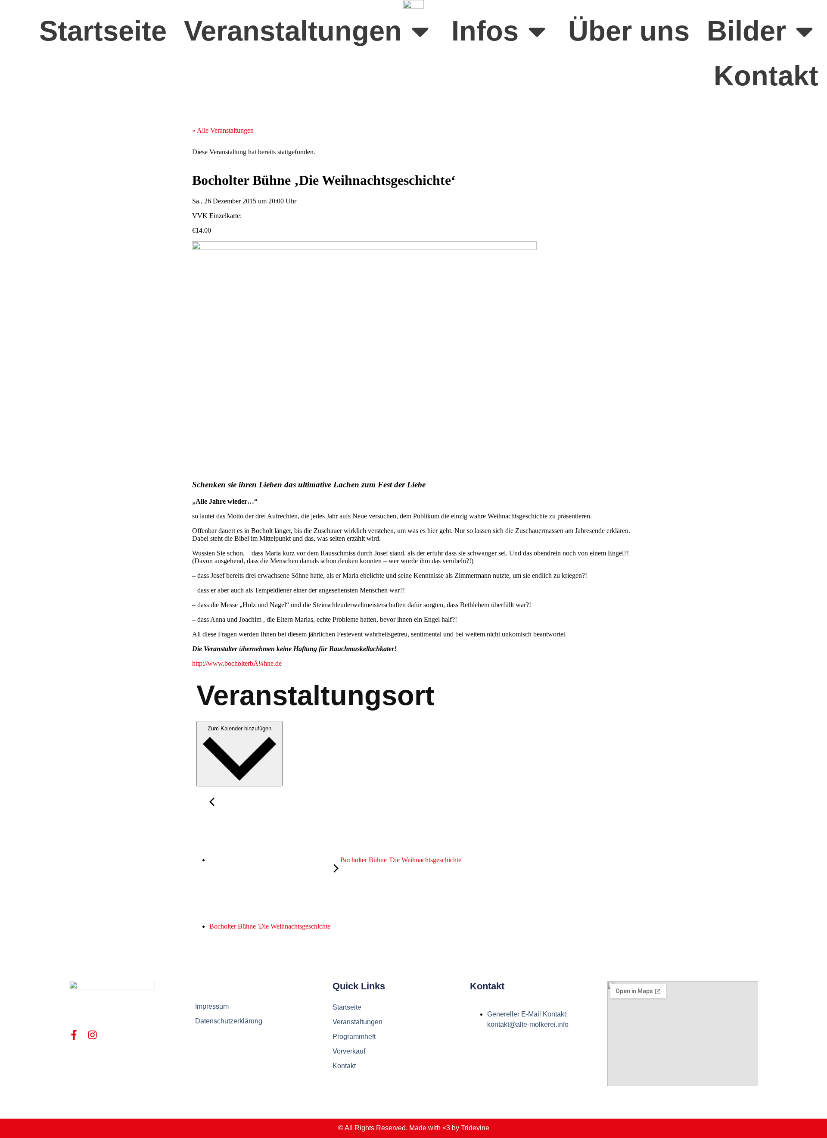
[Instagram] (92, 1035)
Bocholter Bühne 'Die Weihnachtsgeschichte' (401, 860)
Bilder (746, 31)
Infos (485, 31)
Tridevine (475, 1128)
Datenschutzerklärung (228, 1021)
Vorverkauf (349, 1051)
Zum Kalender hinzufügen (239, 728)
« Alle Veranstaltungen (223, 130)
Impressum (212, 1006)
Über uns (629, 31)
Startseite (103, 31)
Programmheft (354, 1036)
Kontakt (766, 75)
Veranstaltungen (293, 31)
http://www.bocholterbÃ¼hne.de (237, 663)
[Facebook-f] (74, 1035)
